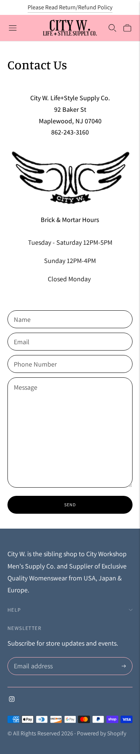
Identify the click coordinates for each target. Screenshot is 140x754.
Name (22, 311)
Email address (32, 658)
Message (26, 378)
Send (70, 504)
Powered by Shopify (101, 733)
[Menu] (12, 28)
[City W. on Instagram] (12, 699)
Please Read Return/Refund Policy (70, 7)
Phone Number (34, 356)
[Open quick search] (112, 28)
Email (22, 334)
